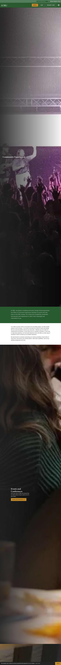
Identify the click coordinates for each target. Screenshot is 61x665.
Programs (55, 1)
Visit (41, 5)
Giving (51, 1)
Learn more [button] (37, 663)
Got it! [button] (58, 663)
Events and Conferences (18, 499)
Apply (35, 5)
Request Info (51, 5)
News (59, 1)
